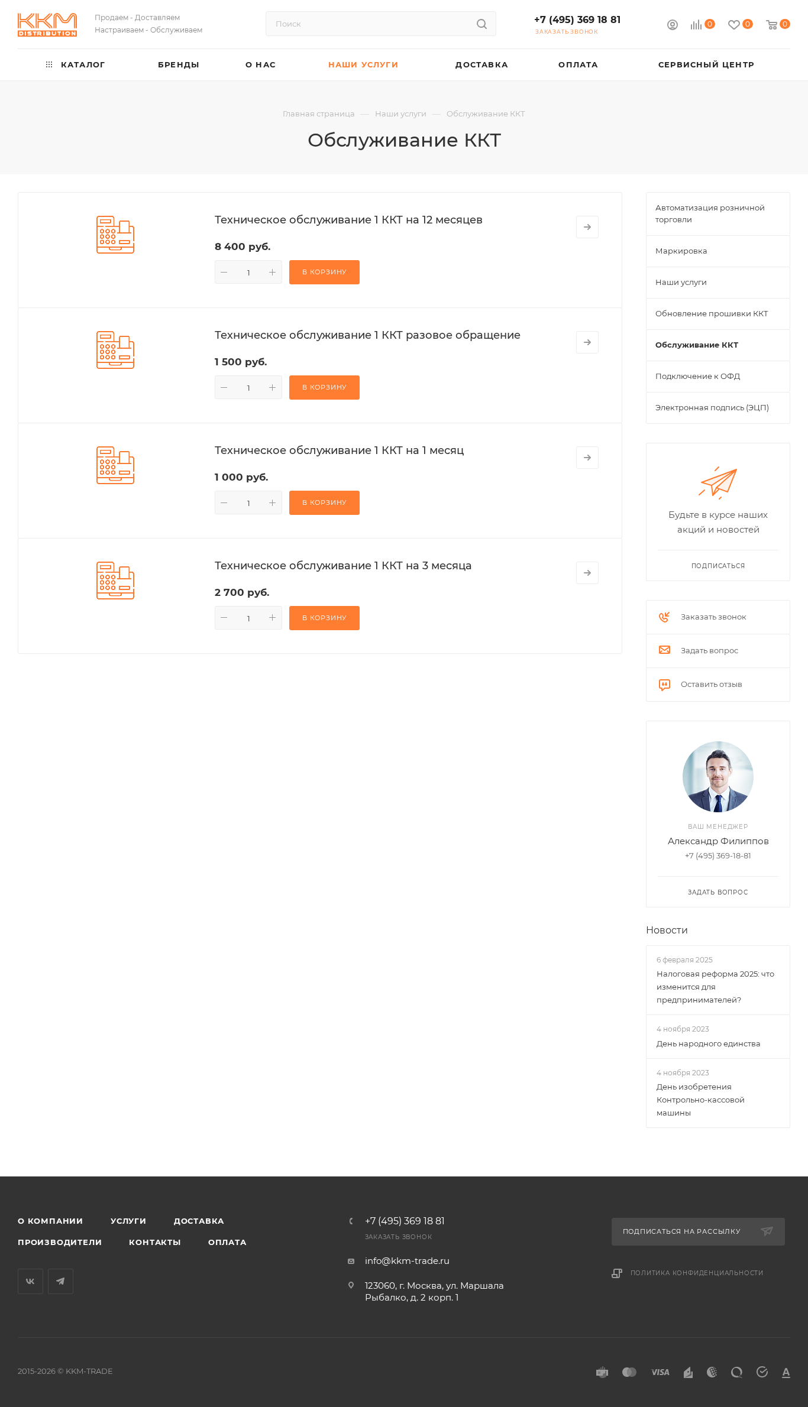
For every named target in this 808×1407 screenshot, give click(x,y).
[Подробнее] (587, 227)
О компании (50, 1221)
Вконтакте (30, 1281)
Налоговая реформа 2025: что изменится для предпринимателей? (715, 986)
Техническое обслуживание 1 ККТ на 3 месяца (343, 565)
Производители (60, 1242)
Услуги (129, 1221)
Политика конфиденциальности (697, 1273)
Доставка (199, 1221)
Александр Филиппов (718, 841)
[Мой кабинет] (672, 26)
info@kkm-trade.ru (407, 1260)
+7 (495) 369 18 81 (577, 19)
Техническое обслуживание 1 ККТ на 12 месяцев (349, 219)
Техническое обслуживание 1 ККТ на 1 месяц (339, 450)
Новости (667, 930)
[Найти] (481, 23)
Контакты (154, 1242)
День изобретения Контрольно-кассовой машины (701, 1099)
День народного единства (709, 1043)
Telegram (60, 1281)
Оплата (227, 1242)
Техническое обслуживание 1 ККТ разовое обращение (368, 335)
